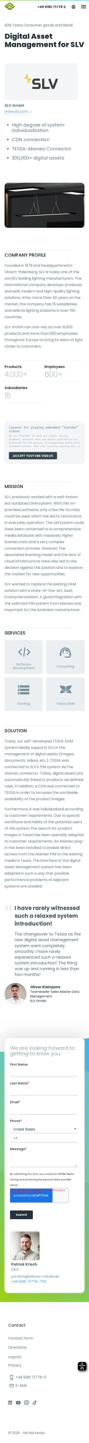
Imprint (14, 1357)
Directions (17, 1347)
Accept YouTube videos (33, 456)
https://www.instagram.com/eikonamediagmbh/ (26, 1402)
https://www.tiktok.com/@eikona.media (34, 1402)
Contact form (20, 1338)
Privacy (14, 1365)
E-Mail (18, 1385)
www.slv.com (16, 111)
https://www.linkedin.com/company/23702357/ (10, 1402)
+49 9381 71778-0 (27, 1377)
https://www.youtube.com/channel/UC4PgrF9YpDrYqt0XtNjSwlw (18, 1402)
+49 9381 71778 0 (51, 7)
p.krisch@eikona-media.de (35, 1276)
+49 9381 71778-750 (29, 1281)
